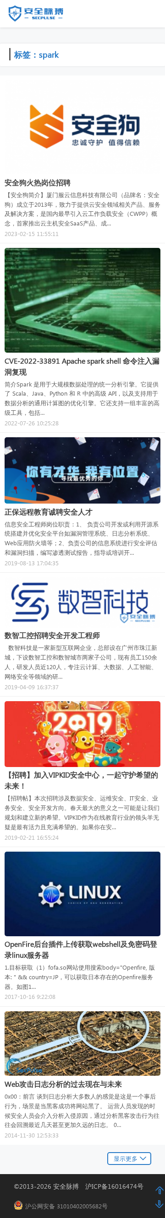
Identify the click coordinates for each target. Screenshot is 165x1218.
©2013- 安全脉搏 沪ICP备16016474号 (82, 1186)
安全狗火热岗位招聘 (38, 182)
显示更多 (126, 1158)
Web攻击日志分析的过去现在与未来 (63, 1084)
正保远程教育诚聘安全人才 (49, 511)
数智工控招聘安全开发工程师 (52, 635)
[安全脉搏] (42, 15)
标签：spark (36, 54)
